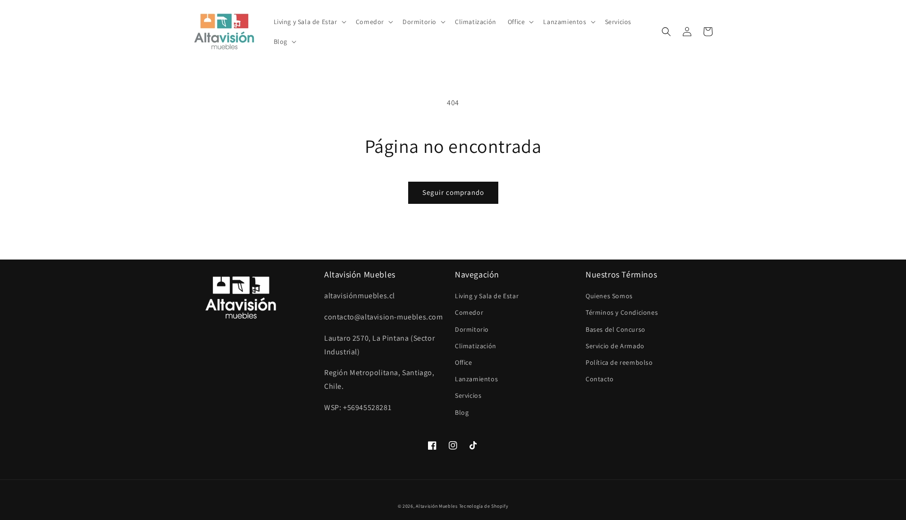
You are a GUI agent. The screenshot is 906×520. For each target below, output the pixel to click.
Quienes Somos (609, 296)
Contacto (600, 379)
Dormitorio (472, 329)
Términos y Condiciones (622, 312)
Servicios (468, 395)
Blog (462, 412)
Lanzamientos (476, 379)
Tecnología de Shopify (484, 506)
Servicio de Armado (615, 346)
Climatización (475, 346)
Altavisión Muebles (437, 506)
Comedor (469, 312)
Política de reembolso (619, 362)
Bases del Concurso (616, 329)
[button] (309, 22)
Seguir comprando (453, 192)
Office (463, 362)
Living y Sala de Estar (487, 296)
